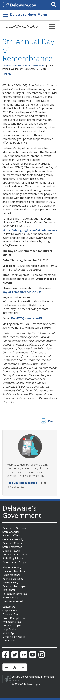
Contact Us (8, 606)
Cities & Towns (11, 550)
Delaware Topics (12, 625)
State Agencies (11, 531)
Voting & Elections (12, 578)
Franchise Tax (10, 614)
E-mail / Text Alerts (13, 636)
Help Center (9, 629)
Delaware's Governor (14, 528)
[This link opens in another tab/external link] (5, 5)
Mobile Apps (9, 633)
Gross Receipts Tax (13, 618)
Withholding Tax (11, 621)
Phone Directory (11, 567)
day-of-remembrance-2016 (20, 292)
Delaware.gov (32, 684)
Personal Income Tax (14, 593)
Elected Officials (11, 535)
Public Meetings (11, 574)
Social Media (9, 640)
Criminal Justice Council (16, 65)
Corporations (10, 610)
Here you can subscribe (22, 483)
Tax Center (8, 589)
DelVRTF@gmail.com (25, 318)
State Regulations (12, 558)
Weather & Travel (12, 601)
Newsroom (38, 65)
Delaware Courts (12, 543)
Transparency (10, 582)
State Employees (12, 546)
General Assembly (12, 539)
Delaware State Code (14, 554)
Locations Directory (13, 571)
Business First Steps (14, 562)
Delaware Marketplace (15, 586)
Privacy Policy (10, 597)
